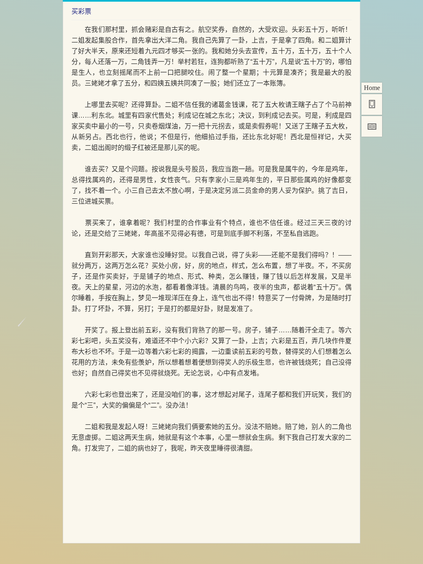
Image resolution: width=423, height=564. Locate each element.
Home (372, 87)
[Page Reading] (371, 126)
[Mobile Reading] (371, 104)
